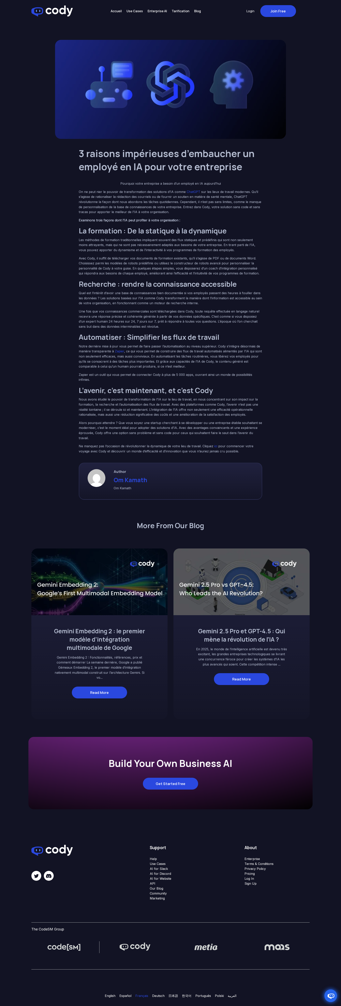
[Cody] (135, 947)
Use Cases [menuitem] (134, 11)
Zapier (119, 351)
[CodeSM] (64, 947)
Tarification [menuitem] (180, 11)
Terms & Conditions (259, 864)
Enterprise (252, 859)
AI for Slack (159, 869)
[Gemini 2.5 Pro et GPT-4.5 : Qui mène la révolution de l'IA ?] (241, 581)
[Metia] (206, 947)
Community (158, 893)
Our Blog (156, 888)
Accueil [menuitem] (116, 11)
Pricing (250, 874)
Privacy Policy (255, 869)
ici (215, 446)
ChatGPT (193, 192)
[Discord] (49, 876)
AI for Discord (160, 874)
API (152, 883)
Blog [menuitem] (197, 11)
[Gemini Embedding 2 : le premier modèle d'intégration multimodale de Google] (99, 581)
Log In (249, 879)
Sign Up (251, 883)
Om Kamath (130, 480)
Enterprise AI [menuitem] (157, 11)
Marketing (157, 898)
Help (153, 859)
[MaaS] (277, 947)
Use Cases (158, 864)
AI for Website (160, 879)
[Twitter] (36, 876)
